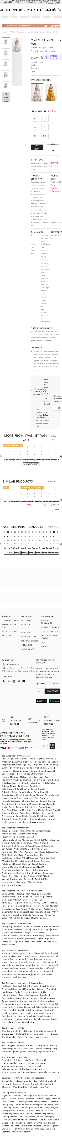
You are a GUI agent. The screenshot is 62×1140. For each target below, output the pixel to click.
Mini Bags (37, 1016)
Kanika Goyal (8, 807)
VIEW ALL (53, 437)
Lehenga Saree (9, 942)
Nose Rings (17, 989)
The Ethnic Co (8, 846)
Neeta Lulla (28, 798)
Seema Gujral (37, 789)
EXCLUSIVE (25, 624)
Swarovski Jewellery (11, 998)
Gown (27, 929)
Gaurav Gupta (9, 795)
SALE (23, 628)
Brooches (22, 977)
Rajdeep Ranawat (12, 783)
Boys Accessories (46, 1051)
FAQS (43, 642)
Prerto (35, 918)
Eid (35, 1081)
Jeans (23, 962)
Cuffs (25, 986)
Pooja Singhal (36, 759)
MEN (18, 2)
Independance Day (23, 1081)
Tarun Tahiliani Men (49, 852)
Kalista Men (7, 864)
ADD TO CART (53, 147)
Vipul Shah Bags (42, 912)
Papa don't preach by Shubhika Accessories (22, 915)
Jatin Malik (18, 855)
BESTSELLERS (26, 620)
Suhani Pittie (8, 918)
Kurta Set (20, 1034)
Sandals (13, 1010)
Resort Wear (25, 935)
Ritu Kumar (23, 786)
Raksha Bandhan (47, 1081)
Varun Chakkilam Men (32, 882)
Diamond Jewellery (29, 1001)
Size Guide (53, 111)
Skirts (47, 935)
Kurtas (47, 953)
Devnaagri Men (40, 849)
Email (42, 683)
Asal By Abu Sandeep (40, 762)
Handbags (7, 1013)
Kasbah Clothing (22, 864)
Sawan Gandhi (53, 810)
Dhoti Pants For (9, 1037)
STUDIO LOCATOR (9, 631)
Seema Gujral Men (10, 876)
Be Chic (17, 912)
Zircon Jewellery (30, 998)
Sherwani (38, 953)
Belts (20, 1010)
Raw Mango (7, 759)
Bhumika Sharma (30, 801)
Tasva (4, 831)
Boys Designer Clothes (12, 1045)
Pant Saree (36, 942)
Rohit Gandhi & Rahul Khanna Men (37, 873)
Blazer (47, 1048)
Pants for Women (10, 935)
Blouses (51, 938)
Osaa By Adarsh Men (47, 765)
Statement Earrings (11, 1004)
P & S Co (18, 1060)
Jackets (55, 935)
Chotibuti (40, 1060)
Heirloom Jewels (9, 995)
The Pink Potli (36, 897)
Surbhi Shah (7, 804)
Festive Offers (8, 944)
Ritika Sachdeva (22, 918)
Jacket (39, 1048)
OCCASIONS (26, 645)
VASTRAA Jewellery (21, 900)
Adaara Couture (9, 819)
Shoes (4, 1010)
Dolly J (55, 762)
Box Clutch (34, 1019)
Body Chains (21, 992)
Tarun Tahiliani (25, 792)
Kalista (20, 774)
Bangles (50, 986)
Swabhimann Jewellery (29, 903)
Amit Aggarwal (42, 798)
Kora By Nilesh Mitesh (12, 885)
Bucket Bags (25, 1016)
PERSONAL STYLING (29, 641)
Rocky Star (30, 765)
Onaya (34, 771)
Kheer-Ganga (40, 843)
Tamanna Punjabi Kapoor (42, 819)
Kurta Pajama (34, 962)
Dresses (18, 929)
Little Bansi (29, 1060)
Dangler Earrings (29, 1004)
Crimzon (44, 918)
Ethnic (5, 971)
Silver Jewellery (46, 1001)
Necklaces (6, 986)
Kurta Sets (27, 926)
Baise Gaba (35, 768)
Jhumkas (43, 1004)
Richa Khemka (30, 816)
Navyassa (40, 1063)
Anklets (44, 992)
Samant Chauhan (48, 801)
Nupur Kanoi (44, 777)
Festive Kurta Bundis (42, 971)
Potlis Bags (37, 1010)
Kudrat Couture (39, 864)
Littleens (27, 1069)
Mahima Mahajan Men (12, 867)
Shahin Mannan (9, 822)
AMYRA (55, 912)
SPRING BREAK (42, 876)
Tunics (6, 932)
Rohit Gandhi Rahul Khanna (30, 795)
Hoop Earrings (8, 1007)
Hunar (41, 900)
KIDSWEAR (44, 2)
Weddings (18, 1087)
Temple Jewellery (10, 1001)
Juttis (27, 1010)
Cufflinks (49, 968)
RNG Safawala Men (11, 873)
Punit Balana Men (10, 852)
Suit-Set (47, 959)
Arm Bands (34, 992)
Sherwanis (8, 929)
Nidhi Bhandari (51, 909)
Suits (54, 953)
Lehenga (28, 1031)
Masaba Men (30, 867)
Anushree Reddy (20, 762)
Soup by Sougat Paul (40, 807)
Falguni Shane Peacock (13, 765)
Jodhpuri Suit (48, 962)
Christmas (7, 1087)
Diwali (5, 1081)
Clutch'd (48, 897)
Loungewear (20, 968)
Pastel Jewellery (47, 998)
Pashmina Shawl (48, 1019)
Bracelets (33, 986)
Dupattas (30, 938)
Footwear (6, 977)
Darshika (48, 846)
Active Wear (47, 974)
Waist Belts (26, 1013)
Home (5, 32)
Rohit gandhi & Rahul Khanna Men (17, 840)
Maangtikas (29, 989)
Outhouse (6, 900)
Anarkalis (16, 926)
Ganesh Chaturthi (31, 1084)
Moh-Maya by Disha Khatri (38, 894)
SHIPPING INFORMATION (47, 621)
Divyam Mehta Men (27, 834)
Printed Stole (28, 1022)
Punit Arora (26, 870)
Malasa (36, 813)
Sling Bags (49, 1013)
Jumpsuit (52, 965)
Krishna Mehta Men (23, 849)
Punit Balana (53, 780)
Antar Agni (7, 762)
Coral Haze (28, 912)
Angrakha (14, 965)
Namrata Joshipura (11, 801)
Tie (14, 977)
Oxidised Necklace (44, 1007)
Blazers (38, 959)
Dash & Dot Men (16, 831)
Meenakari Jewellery (39, 995)
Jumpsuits (8, 938)
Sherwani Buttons (10, 962)
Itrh (40, 816)
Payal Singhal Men (10, 870)
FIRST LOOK (7, 635)
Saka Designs (39, 1069)
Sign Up (52, 745)
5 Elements (7, 912)
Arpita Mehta (38, 810)
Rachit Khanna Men (11, 858)
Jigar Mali (48, 816)
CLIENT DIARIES (27, 649)
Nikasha (5, 798)
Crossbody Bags (10, 1016)
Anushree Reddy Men (34, 855)
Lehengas (6, 926)
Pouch (16, 1013)
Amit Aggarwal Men (29, 852)
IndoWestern (25, 971)
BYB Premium (52, 1072)
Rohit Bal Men (41, 840)
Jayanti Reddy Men (11, 882)
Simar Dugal (25, 813)
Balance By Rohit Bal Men (36, 879)
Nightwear (42, 938)
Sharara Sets (38, 929)
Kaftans (55, 929)
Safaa (19, 816)
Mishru (23, 777)
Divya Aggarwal (22, 804)
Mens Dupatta (39, 965)
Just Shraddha (49, 903)
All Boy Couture (9, 1072)
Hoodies (6, 959)
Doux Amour (21, 909)
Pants (4, 956)
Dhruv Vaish (31, 831)
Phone (55, 683)
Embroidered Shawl (11, 1022)
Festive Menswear (22, 974)
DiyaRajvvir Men (24, 861)
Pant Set (36, 974)
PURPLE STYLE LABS (10, 620)
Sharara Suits (8, 1034)
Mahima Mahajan (10, 777)
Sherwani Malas (35, 968)
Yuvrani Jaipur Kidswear (13, 1066)
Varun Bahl (16, 798)
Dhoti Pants (38, 932)
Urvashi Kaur (24, 822)
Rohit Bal (34, 786)
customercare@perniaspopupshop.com (20, 671)
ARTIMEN (26, 858)
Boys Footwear (28, 1051)
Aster (34, 900)
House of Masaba (21, 810)
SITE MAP (45, 646)
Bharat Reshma (35, 846)
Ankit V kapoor (9, 834)
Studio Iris (23, 819)
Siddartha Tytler (9, 792)
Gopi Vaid (7, 810)
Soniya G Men (27, 876)
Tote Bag (48, 1016)
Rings (42, 986)
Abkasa (34, 858)
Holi (11, 1081)
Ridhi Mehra (48, 768)
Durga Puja (46, 1084)
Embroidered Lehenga (44, 1031)
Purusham (21, 846)
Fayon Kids (7, 1060)
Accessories (7, 968)
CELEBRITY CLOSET (29, 637)
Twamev (28, 843)
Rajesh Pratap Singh (31, 783)
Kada (55, 1007)
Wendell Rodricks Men (12, 879)
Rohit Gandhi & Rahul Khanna (15, 789)
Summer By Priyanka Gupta (15, 768)
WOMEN (8, 2)
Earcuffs (51, 989)
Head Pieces (7, 992)
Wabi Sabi (55, 840)
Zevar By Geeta (9, 903)
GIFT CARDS (26, 633)
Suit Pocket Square (48, 956)
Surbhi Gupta (48, 813)
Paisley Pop (50, 915)
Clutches (47, 1010)
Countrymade (44, 831)
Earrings (17, 986)
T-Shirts (30, 959)
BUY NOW (36, 147)
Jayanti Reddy (9, 774)
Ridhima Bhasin (9, 786)
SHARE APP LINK (52, 691)
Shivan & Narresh (21, 771)
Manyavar (6, 771)
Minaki (21, 906)
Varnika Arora (8, 897)
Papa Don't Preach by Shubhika (16, 780)
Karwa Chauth (31, 1087)
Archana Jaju (8, 816)
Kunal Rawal (16, 843)
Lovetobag (9, 909)
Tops (47, 929)
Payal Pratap (39, 780)
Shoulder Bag (8, 1019)
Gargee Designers (41, 861)
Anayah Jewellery (50, 906)
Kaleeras (41, 989)
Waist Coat (23, 956)
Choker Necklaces (25, 1007)
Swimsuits (20, 938)
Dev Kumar (7, 849)
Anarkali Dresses (41, 1034)
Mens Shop (7, 974)
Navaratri (6, 1084)
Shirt (53, 1048)
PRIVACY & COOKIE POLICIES (49, 636)
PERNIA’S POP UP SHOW (9, 625)
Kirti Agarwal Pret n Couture (31, 1072)
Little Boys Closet (26, 1063)
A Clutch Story (35, 909)
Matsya (7, 813)
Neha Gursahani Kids (12, 1069)
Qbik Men (6, 855)
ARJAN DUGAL (8, 861)
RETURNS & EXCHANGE (50, 627)
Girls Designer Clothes (12, 1031)
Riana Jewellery (32, 906)
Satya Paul (49, 759)
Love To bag (22, 897)
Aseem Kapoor (38, 822)
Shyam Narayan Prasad (43, 804)
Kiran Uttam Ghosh (34, 774)
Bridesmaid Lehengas (21, 932)
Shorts (22, 959)
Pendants (23, 995)
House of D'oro (9, 906)
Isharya (20, 894)
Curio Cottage (9, 894)
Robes (14, 959)
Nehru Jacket (19, 953)
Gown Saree (23, 942)
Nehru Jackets (49, 1045)
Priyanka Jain (22, 807)
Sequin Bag (21, 1019)
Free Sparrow (33, 1066)
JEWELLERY (29, 2)
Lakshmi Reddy (9, 1063)
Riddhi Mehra (49, 783)
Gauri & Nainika (46, 771)
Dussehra (17, 1084)
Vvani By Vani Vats (42, 41)
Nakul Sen (32, 777)
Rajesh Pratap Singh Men (13, 837)
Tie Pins (33, 956)
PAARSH (41, 867)
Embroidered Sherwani (23, 1048)
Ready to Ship (49, 942)
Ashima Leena (51, 795)
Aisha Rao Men (47, 858)
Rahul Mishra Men (41, 870)
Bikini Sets (38, 935)
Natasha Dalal (21, 759)
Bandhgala (26, 965)
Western (13, 971)
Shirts (29, 953)
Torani (15, 813)
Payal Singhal (40, 792)
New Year (44, 1087)
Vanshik (30, 837)
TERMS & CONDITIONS (50, 631)
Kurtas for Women (50, 926)
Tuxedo (5, 965)
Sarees (37, 926)
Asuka (6, 843)
